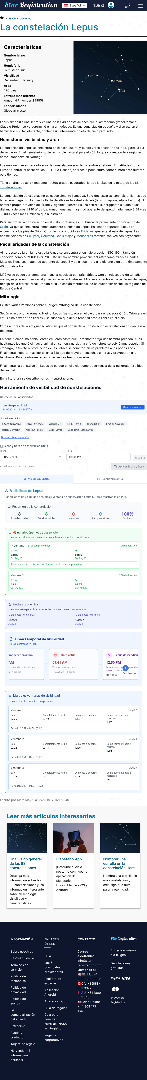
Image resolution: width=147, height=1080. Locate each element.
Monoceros (85, 236)
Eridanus (87, 231)
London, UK (55, 423)
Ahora (141, 457)
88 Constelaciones (19, 18)
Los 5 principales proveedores (53, 967)
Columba (47, 236)
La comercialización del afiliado (23, 1014)
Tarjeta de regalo (23, 1044)
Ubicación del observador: (16, 397)
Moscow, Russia (34, 429)
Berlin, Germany (11, 429)
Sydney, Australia (115, 423)
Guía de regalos (55, 1008)
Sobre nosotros (22, 951)
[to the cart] (127, 5)
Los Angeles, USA (11, 423)
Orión (4, 227)
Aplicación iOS (54, 1001)
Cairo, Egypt (55, 429)
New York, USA (35, 423)
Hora (69, 450)
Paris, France (74, 423)
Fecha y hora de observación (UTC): (26, 446)
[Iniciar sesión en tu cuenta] (111, 5)
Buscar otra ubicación (15, 437)
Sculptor (33, 236)
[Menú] (140, 5)
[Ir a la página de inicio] (2, 18)
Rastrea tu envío (22, 958)
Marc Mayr (25, 800)
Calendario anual (113, 479)
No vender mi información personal (20, 1055)
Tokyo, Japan (93, 423)
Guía (47, 956)
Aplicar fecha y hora (131, 466)
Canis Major (64, 236)
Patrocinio (18, 1026)
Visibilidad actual (39, 478)
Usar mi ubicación (132, 407)
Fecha (3, 450)
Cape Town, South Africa (81, 429)
